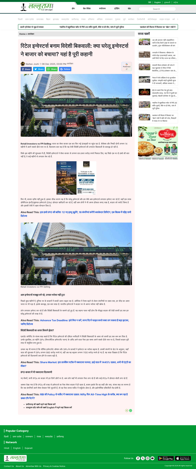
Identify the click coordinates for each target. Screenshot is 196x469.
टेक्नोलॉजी (141, 19)
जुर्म (124, 19)
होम (73, 8)
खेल (129, 8)
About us (20, 466)
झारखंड (56, 19)
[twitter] (143, 458)
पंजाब (83, 19)
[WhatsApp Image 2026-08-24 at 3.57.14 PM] (76, 194)
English (157, 2)
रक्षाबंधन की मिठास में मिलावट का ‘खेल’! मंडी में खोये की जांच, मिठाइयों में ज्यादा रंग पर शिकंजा (164, 118)
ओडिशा (100, 19)
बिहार (48, 19)
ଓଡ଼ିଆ (175, 2)
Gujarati (29, 448)
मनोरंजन (102, 8)
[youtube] (152, 458)
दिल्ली (20, 19)
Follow (67, 69)
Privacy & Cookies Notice (54, 466)
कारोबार (131, 19)
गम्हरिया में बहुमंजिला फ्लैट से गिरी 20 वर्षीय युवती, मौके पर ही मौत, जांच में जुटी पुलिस (70, 27)
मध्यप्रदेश (65, 19)
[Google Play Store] (166, 458)
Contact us (9, 466)
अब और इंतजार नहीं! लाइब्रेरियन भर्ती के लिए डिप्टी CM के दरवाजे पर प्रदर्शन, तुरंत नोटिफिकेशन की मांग (164, 43)
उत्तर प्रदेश (29, 19)
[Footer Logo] (15, 458)
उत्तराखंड (39, 19)
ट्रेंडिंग (116, 8)
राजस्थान (108, 19)
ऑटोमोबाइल (152, 19)
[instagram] (148, 458)
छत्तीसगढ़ (75, 19)
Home (22, 34)
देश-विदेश (87, 8)
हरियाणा (91, 19)
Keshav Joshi (32, 64)
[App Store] (183, 458)
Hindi (6, 448)
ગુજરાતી (167, 2)
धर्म (173, 19)
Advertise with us (33, 466)
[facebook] (138, 458)
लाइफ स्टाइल (164, 19)
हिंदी (149, 2)
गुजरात (117, 19)
